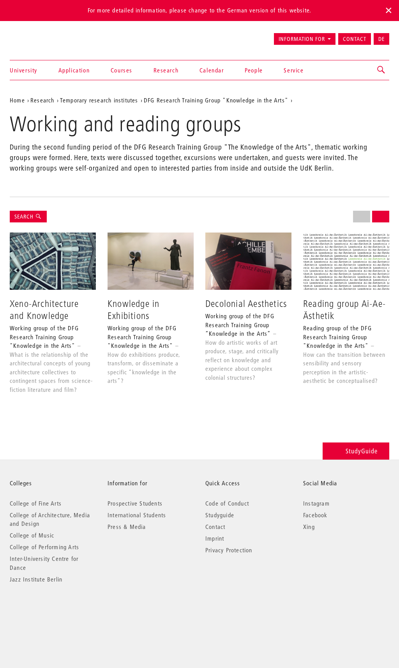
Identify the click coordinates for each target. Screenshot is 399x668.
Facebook (315, 515)
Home (17, 100)
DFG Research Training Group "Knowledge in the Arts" (216, 100)
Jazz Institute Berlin (36, 579)
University (23, 70)
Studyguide (219, 515)
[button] (381, 70)
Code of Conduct (227, 503)
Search (24, 216)
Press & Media (127, 527)
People (254, 70)
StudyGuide (362, 451)
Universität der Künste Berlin (40, 35)
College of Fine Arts (36, 503)
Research (166, 70)
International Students (137, 515)
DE (381, 38)
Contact (354, 38)
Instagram (316, 503)
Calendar (212, 70)
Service (294, 70)
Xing (309, 527)
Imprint (214, 538)
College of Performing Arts (44, 547)
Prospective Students (135, 503)
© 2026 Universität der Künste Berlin (50, 612)
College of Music (32, 535)
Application (74, 70)
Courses (121, 70)
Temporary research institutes (99, 100)
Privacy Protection (228, 550)
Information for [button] (302, 38)
